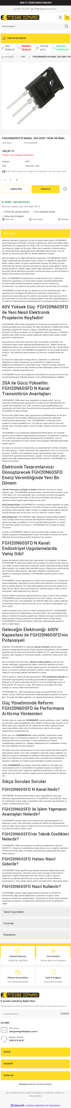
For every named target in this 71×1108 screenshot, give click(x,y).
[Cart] (67, 17)
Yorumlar (8, 923)
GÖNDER (65, 1013)
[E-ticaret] (35, 1105)
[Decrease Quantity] (4, 180)
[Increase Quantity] (16, 180)
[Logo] (20, 17)
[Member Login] (60, 17)
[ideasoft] (17, 1105)
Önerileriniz (9, 934)
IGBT (27, 161)
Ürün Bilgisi (9, 233)
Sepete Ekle (16, 189)
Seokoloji (23, 1084)
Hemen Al (45, 189)
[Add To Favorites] (65, 189)
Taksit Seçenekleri (13, 911)
